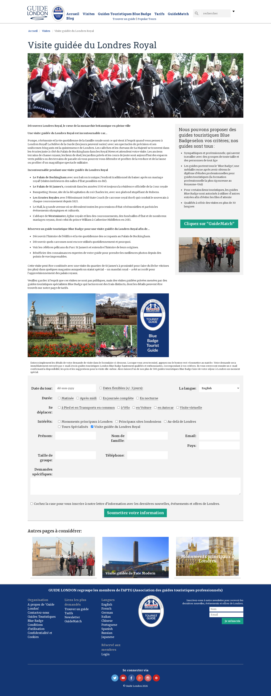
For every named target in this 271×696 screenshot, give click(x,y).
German (107, 612)
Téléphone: (114, 455)
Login (105, 654)
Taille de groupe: (45, 457)
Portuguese (109, 625)
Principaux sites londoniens (140, 421)
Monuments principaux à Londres (87, 421)
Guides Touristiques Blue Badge (124, 14)
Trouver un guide (124, 19)
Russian (106, 633)
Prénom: (45, 436)
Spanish (107, 629)
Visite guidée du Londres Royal (117, 427)
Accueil (72, 14)
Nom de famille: (117, 438)
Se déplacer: (45, 409)
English (106, 604)
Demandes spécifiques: (42, 471)
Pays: (191, 445)
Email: (190, 436)
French (106, 608)
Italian (106, 616)
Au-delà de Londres (182, 421)
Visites (89, 14)
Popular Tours (147, 19)
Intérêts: (45, 421)
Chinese (107, 621)
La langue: (187, 388)
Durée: (47, 398)
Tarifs (159, 14)
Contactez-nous (38, 612)
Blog (70, 18)
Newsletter (72, 617)
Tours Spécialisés (75, 427)
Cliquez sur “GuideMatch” (209, 223)
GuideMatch (178, 14)
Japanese (107, 637)
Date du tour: (42, 388)
